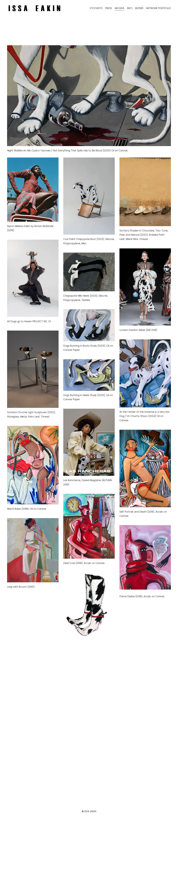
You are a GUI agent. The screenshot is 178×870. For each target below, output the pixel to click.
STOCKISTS (96, 8)
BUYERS (139, 8)
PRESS (108, 8)
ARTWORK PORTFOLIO (158, 8)
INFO (129, 8)
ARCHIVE (119, 8)
